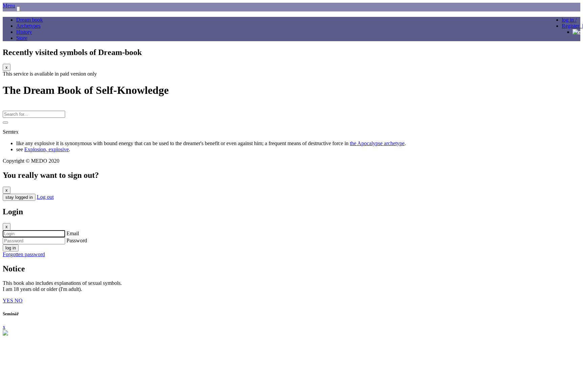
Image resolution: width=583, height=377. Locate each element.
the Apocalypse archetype (377, 143)
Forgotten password (24, 254)
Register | (572, 26)
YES (9, 300)
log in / (569, 20)
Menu (9, 5)
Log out (45, 197)
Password (76, 240)
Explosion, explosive (46, 149)
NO (19, 300)
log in (10, 247)
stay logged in (19, 197)
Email (72, 233)
